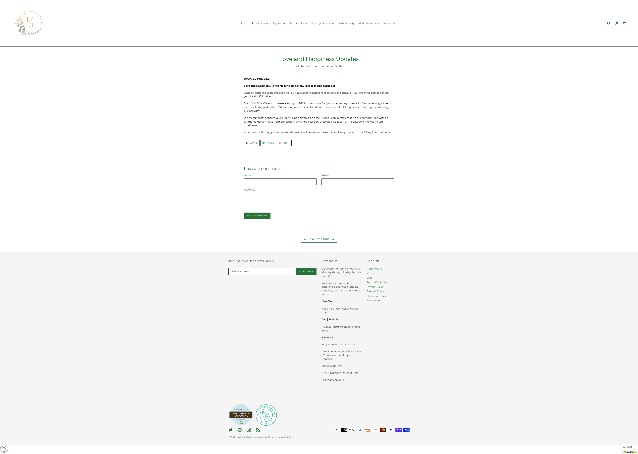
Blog (369, 277)
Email (325, 175)
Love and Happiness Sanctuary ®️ (253, 437)
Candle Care (374, 268)
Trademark (374, 300)
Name (248, 175)
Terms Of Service (377, 282)
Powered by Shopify (281, 437)
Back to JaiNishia (321, 239)
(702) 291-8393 (330, 326)
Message (249, 189)
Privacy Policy (375, 286)
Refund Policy (375, 291)
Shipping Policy (376, 296)
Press (370, 273)
